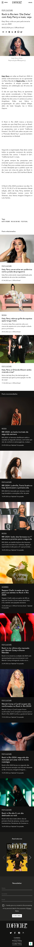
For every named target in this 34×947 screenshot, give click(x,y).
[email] (3, 32)
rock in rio (15, 221)
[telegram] (21, 32)
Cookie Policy (17, 944)
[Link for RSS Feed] (23, 933)
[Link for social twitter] (11, 933)
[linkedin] (12, 32)
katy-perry (6, 221)
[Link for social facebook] (15, 933)
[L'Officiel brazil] (17, 2)
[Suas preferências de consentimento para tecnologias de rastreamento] (30, 944)
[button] (30, 858)
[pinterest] (9, 32)
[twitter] (15, 32)
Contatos (17, 938)
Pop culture (7, 10)
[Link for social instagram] (19, 933)
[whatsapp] (18, 32)
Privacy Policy (17, 941)
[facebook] (6, 32)
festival (24, 221)
